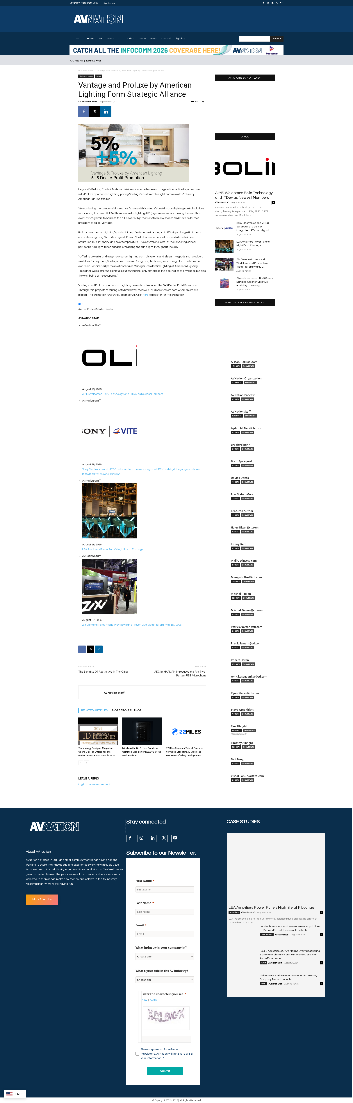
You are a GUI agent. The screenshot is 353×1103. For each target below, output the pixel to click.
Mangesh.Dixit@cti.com (246, 577)
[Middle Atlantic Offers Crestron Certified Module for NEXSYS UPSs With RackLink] (142, 731)
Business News (85, 71)
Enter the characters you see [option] (162, 994)
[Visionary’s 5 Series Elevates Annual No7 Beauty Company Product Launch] (243, 984)
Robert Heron (240, 660)
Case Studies (266, 935)
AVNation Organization (246, 378)
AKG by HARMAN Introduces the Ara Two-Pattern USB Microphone (180, 673)
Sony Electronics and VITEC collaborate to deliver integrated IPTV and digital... (253, 227)
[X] (277, 3)
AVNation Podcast (243, 395)
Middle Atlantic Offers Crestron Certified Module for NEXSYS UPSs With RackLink (141, 752)
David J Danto (240, 478)
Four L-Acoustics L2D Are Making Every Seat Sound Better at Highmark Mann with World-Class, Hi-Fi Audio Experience (290, 955)
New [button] (144, 999)
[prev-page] (80, 763)
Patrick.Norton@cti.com (246, 627)
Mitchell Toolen (241, 593)
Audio (263, 963)
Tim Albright (239, 726)
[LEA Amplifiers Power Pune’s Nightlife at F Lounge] (224, 246)
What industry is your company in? (161, 947)
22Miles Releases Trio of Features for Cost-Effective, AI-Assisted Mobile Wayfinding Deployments (184, 752)
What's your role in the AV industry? (162, 971)
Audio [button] (153, 999)
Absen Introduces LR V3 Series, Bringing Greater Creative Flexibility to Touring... (254, 282)
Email (140, 925)
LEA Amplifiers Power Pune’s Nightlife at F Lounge (271, 907)
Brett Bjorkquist (241, 461)
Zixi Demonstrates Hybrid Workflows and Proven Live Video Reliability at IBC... (252, 263)
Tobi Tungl (237, 759)
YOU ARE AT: (76, 60)
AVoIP (263, 984)
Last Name (143, 903)
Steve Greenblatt (242, 709)
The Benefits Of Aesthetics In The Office (103, 671)
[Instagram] (268, 3)
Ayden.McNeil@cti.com (246, 428)
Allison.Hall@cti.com (244, 362)
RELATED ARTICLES (94, 710)
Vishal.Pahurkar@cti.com (247, 776)
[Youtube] (281, 3)
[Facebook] (263, 3)
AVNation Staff (89, 101)
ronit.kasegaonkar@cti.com (249, 676)
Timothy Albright (242, 743)
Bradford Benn (240, 444)
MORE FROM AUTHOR (127, 710)
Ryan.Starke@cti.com (245, 693)
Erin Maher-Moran (243, 494)
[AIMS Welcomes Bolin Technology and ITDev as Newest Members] (245, 166)
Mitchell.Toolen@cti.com (247, 610)
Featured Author (242, 511)
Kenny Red (238, 544)
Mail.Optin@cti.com (244, 560)
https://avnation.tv (239, 734)
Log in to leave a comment (94, 784)
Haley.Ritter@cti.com (244, 527)
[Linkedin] (272, 3)
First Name (144, 881)
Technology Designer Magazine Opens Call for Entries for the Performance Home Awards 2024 (96, 752)
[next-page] (86, 763)
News (98, 76)
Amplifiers (234, 912)
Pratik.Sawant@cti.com (246, 643)
